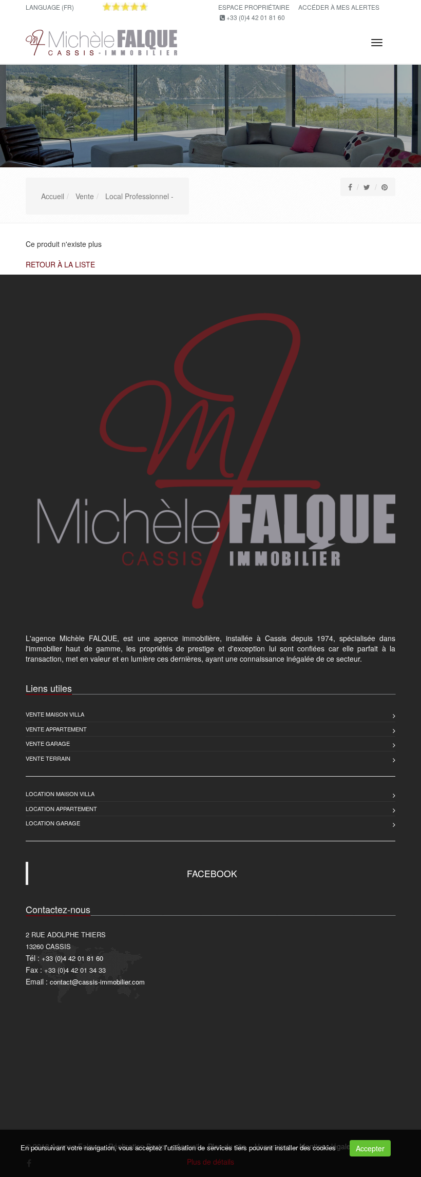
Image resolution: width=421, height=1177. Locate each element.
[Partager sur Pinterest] (384, 187)
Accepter (370, 1148)
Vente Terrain (48, 758)
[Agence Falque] (100, 41)
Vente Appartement (56, 729)
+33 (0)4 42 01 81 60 (255, 17)
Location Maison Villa (60, 793)
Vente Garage (48, 743)
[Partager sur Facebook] (350, 187)
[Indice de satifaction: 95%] (125, 7)
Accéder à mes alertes (338, 7)
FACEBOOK (212, 873)
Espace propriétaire (254, 7)
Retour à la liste (60, 264)
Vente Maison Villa (55, 714)
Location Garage (53, 823)
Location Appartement (61, 808)
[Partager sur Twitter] (366, 187)
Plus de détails (210, 1161)
